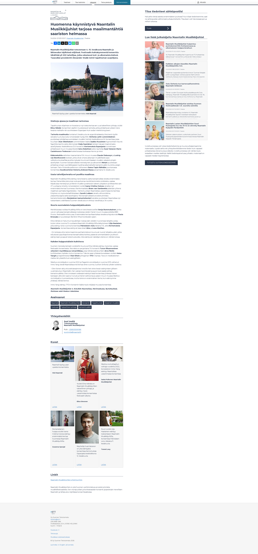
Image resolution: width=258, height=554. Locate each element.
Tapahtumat (97, 303)
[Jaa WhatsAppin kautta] (73, 43)
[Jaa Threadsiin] (66, 43)
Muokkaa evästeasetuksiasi (60, 537)
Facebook (54, 530)
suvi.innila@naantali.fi (72, 332)
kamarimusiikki (85, 307)
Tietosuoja (54, 533)
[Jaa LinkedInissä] (59, 43)
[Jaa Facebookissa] (55, 43)
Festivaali (55, 307)
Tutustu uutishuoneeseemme (161, 163)
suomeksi (54, 545)
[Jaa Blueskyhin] (69, 43)
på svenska (69, 545)
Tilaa (149, 28)
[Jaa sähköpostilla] (77, 43)
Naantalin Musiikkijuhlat (75, 38)
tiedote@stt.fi (55, 519)
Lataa (54, 407)
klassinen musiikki (112, 303)
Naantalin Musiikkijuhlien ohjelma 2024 (66, 480)
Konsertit (86, 303)
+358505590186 (75, 330)
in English (61, 545)
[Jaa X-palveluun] (62, 43)
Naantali (54, 303)
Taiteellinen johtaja (68, 307)
